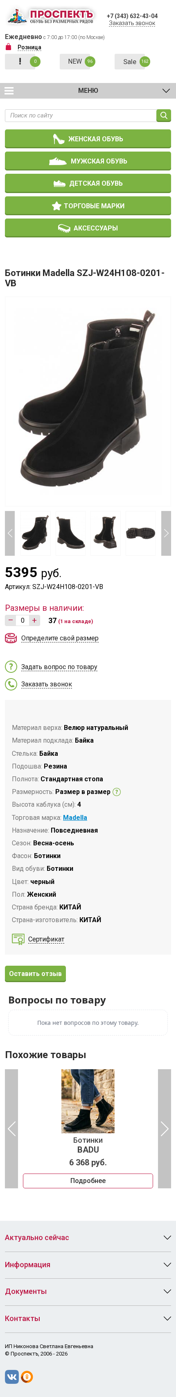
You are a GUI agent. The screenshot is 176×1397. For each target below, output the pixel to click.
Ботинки (88, 1145)
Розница (29, 47)
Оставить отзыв (35, 974)
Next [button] (166, 533)
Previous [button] (10, 533)
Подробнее (88, 1181)
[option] (88, 1128)
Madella (75, 818)
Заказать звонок (132, 23)
